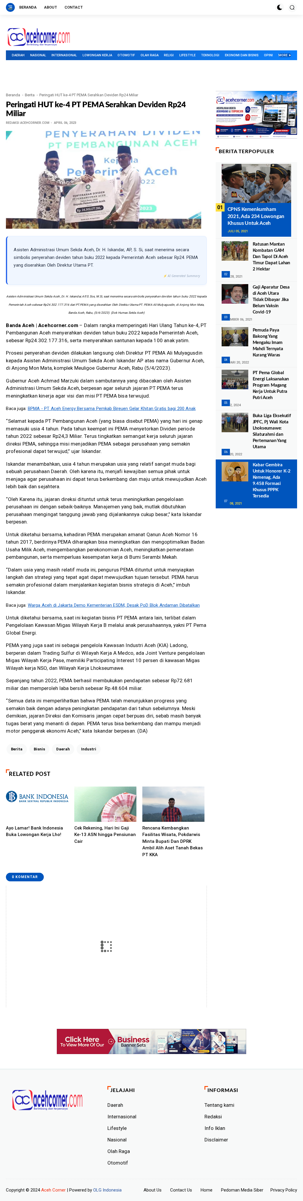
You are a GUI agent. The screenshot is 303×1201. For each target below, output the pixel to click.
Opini (268, 55)
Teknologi (210, 55)
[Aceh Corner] (39, 37)
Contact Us (181, 1190)
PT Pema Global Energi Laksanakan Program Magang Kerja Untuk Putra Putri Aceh (271, 385)
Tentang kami (219, 1105)
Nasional (38, 55)
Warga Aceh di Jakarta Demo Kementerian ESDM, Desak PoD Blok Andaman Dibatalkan (114, 605)
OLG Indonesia (107, 1190)
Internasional (64, 55)
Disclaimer (216, 1140)
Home (206, 1190)
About (50, 7)
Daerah (18, 55)
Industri (88, 749)
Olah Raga (150, 55)
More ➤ (284, 55)
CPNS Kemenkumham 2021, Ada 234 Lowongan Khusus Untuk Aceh (256, 216)
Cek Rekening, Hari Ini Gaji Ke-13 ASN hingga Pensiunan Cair (105, 834)
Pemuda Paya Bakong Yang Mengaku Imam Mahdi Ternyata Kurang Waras (268, 342)
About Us (153, 1190)
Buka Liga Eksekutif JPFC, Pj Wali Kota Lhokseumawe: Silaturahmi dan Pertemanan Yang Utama (272, 431)
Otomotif (126, 55)
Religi (169, 55)
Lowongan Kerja (97, 55)
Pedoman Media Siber (242, 1190)
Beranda (28, 7)
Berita (30, 95)
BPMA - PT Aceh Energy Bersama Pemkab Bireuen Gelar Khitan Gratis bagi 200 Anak (112, 408)
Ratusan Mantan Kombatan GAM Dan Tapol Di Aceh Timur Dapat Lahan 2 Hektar (271, 256)
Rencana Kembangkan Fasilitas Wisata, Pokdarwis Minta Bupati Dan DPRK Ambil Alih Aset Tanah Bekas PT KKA (172, 841)
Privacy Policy (283, 1190)
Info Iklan (214, 1128)
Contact (74, 7)
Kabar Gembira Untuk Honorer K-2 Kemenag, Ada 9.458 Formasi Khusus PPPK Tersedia (272, 480)
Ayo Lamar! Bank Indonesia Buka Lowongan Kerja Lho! (34, 831)
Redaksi (213, 1117)
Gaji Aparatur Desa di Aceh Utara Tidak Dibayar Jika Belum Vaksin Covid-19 (271, 299)
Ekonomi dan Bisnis (242, 55)
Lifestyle (187, 55)
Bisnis (39, 749)
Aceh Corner (53, 1190)
